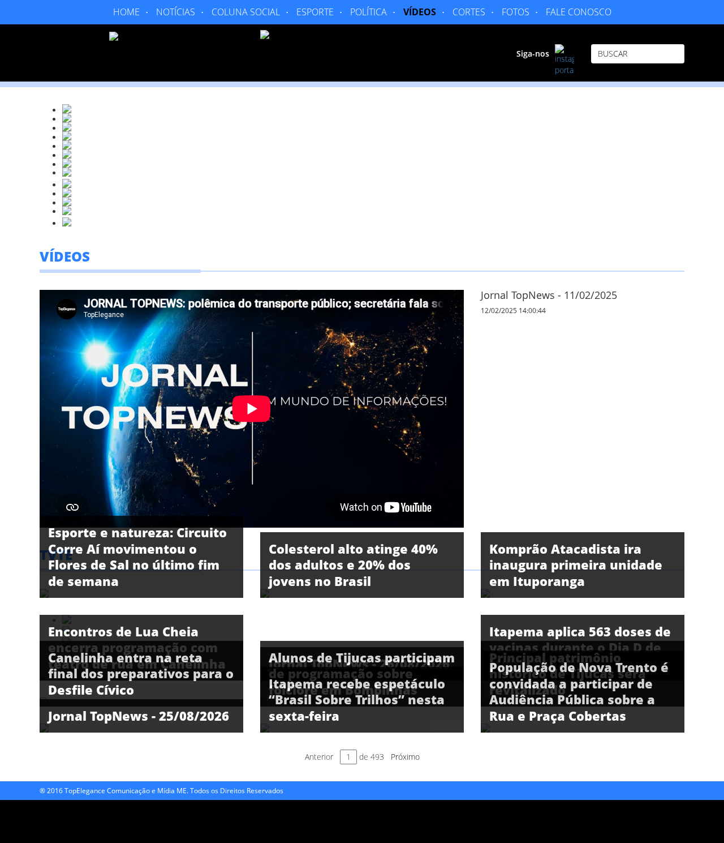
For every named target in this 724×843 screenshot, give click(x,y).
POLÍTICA (368, 12)
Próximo (405, 756)
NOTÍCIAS (175, 12)
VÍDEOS (419, 12)
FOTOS (515, 12)
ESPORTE (315, 12)
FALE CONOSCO (578, 12)
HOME (126, 12)
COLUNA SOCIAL (246, 12)
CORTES (469, 12)
